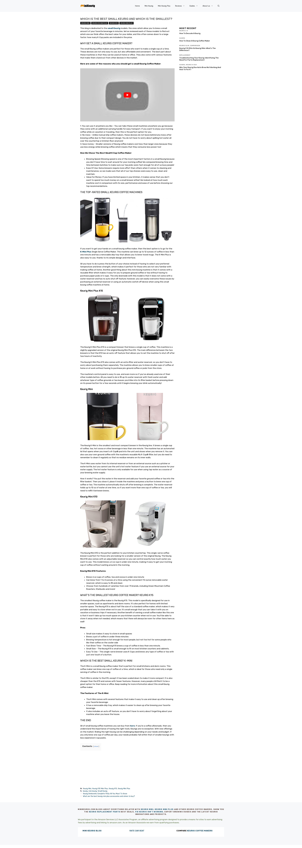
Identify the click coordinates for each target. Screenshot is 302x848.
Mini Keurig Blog (92, 831)
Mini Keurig (149, 6)
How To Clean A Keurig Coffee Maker (194, 41)
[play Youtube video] (127, 94)
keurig (85, 791)
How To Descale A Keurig (189, 33)
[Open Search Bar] (218, 5)
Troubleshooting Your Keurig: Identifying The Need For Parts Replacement (199, 59)
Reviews (178, 6)
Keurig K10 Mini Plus (99, 23)
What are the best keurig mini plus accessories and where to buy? (109, 796)
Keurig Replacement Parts (104, 812)
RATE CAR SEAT (137, 831)
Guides (192, 6)
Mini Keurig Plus (164, 6)
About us (206, 6)
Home (137, 6)
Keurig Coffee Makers (200, 831)
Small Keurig (102, 791)
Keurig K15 (114, 23)
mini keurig (92, 791)
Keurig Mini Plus (126, 23)
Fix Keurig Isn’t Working (149, 812)
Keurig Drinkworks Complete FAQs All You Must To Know (105, 794)
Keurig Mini (85, 23)
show (96, 746)
